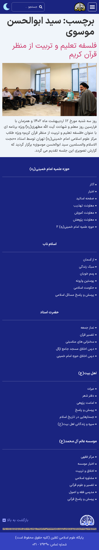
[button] (92, 7)
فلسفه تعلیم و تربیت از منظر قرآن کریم (54, 50)
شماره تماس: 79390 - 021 (49, 544)
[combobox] (28, 7)
